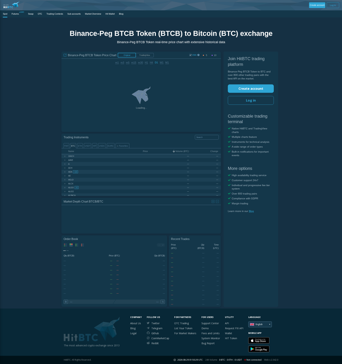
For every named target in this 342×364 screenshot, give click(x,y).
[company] (11, 4)
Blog (251, 211)
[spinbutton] (206, 55)
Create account (251, 88)
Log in (251, 100)
